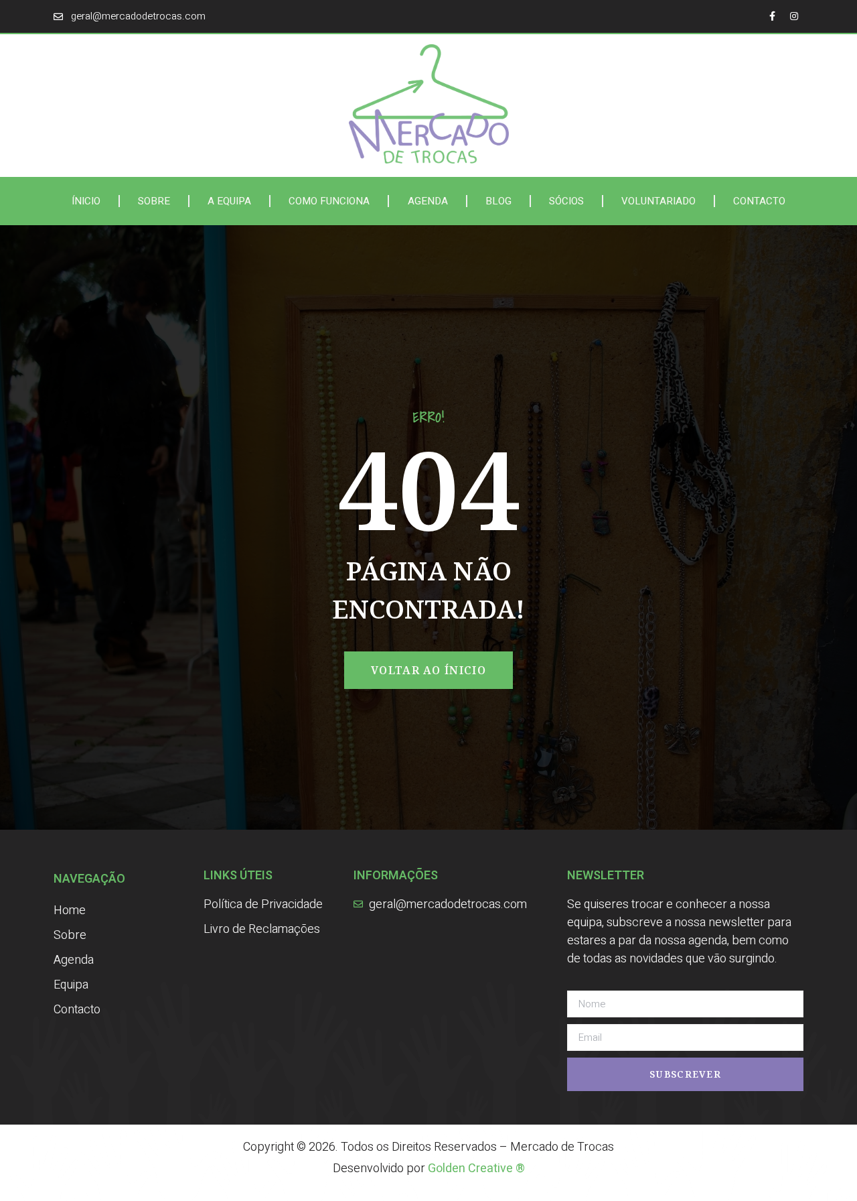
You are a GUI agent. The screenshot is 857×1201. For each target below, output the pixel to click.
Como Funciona (329, 201)
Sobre (154, 201)
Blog (498, 201)
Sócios (566, 201)
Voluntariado (658, 201)
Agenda (428, 201)
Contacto (759, 201)
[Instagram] (794, 16)
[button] (428, 670)
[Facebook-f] (772, 16)
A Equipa (229, 201)
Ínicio (86, 201)
